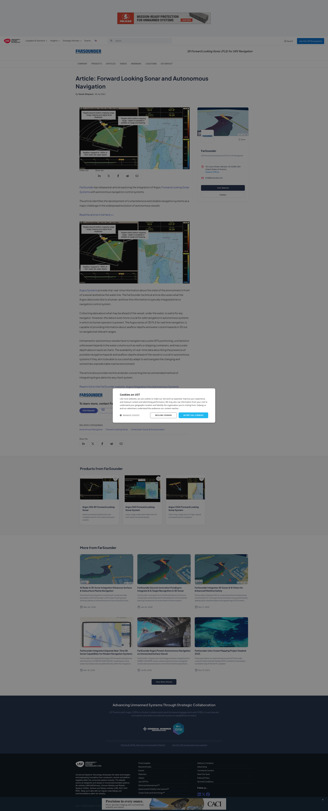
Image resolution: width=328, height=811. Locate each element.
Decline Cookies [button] (163, 415)
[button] (129, 415)
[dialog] (164, 405)
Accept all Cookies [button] (193, 415)
